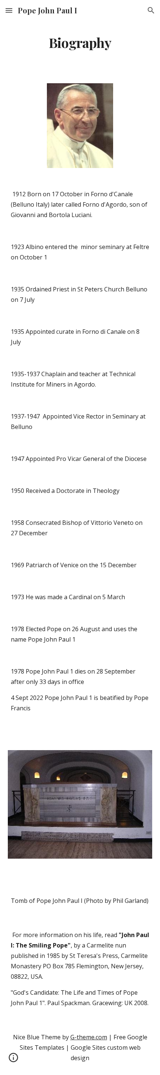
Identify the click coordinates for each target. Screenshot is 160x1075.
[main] (80, 42)
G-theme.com (88, 1037)
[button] (9, 10)
